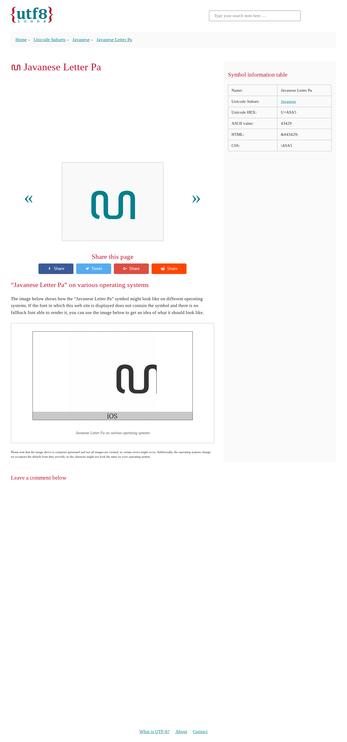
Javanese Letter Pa (114, 39)
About (181, 731)
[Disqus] (173, 555)
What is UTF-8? (154, 731)
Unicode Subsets (50, 39)
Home (21, 39)
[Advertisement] (112, 117)
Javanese (81, 39)
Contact (200, 731)
